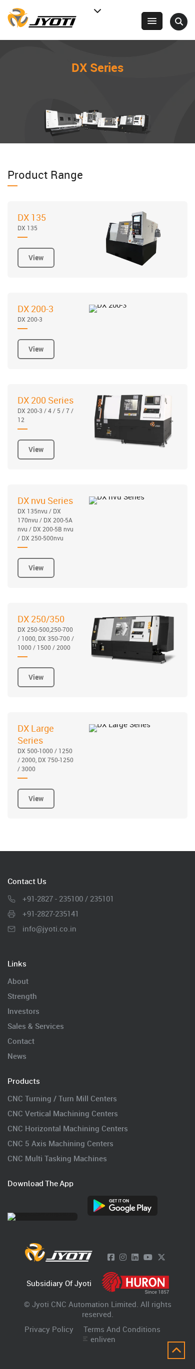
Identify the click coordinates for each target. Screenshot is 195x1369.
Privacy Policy (49, 1329)
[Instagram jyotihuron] (123, 1257)
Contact (21, 1041)
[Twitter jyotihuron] (162, 1257)
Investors (24, 1011)
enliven (103, 1339)
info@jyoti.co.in (49, 928)
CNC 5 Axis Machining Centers (61, 1143)
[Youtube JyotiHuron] (148, 1257)
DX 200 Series (46, 409)
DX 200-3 (36, 313)
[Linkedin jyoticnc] (135, 1257)
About (18, 981)
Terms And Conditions (122, 1329)
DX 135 (32, 221)
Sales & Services (36, 1026)
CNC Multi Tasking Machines (57, 1158)
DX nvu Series (46, 518)
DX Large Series (46, 747)
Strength (22, 996)
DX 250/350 (46, 632)
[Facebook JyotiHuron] (111, 1257)
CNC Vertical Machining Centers (63, 1113)
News (17, 1056)
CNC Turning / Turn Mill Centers (62, 1098)
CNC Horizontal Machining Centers (68, 1128)
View (36, 257)
